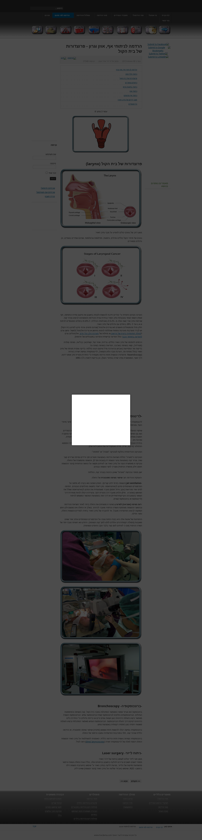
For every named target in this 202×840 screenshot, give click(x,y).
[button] (130, 394)
